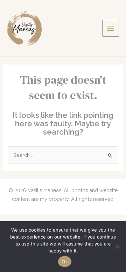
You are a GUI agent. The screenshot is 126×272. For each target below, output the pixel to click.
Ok (65, 261)
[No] (117, 246)
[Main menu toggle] (110, 28)
